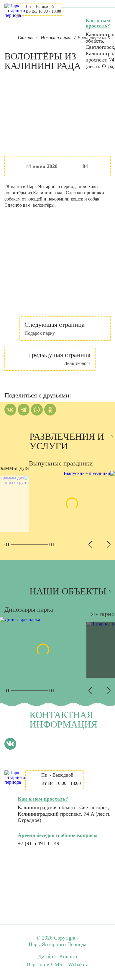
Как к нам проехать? (98, 23)
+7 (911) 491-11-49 (38, 843)
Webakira (78, 964)
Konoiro (68, 956)
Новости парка (56, 37)
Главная (25, 37)
